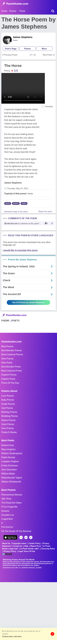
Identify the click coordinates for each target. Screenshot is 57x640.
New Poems (7, 358)
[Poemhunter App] (10, 537)
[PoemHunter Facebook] (21, 537)
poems (15, 203)
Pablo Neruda (8, 457)
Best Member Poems (11, 350)
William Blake (8, 473)
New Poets (6, 362)
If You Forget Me (9, 507)
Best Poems (7, 346)
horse (24, 203)
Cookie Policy (35, 543)
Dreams (5, 511)
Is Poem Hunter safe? (29, 549)
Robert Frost (7, 445)
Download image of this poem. (16, 212)
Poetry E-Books (9, 432)
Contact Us (17, 546)
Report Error (35, 546)
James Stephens (22, 37)
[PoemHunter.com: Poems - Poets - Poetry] (14, 3)
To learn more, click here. (12, 637)
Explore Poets (8, 379)
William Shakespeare (11, 453)
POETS (16, 320)
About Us (6, 543)
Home (4, 11)
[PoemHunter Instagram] (31, 537)
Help (26, 546)
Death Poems (8, 404)
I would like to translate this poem (20, 250)
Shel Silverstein (9, 469)
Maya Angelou (8, 449)
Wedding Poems (9, 416)
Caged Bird (7, 519)
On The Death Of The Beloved (16, 531)
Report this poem (45, 211)
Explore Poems (8, 375)
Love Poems (7, 396)
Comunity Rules (48, 549)
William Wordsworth (11, 481)
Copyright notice (19, 543)
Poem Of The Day (10, 383)
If (1, 523)
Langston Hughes (10, 461)
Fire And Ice (7, 527)
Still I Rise (6, 499)
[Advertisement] (28, 610)
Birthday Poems (9, 412)
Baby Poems (7, 400)
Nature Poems (8, 420)
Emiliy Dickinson (9, 465)
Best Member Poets (11, 366)
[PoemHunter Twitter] (26, 537)
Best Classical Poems (12, 354)
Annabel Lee (7, 515)
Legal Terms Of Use (26, 551)
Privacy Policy (10, 551)
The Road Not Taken (11, 503)
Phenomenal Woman (11, 495)
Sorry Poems (7, 424)
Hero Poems (7, 428)
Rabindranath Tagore (11, 477)
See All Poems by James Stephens (28, 302)
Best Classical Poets (11, 371)
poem (8, 203)
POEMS (5, 320)
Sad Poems (7, 408)
